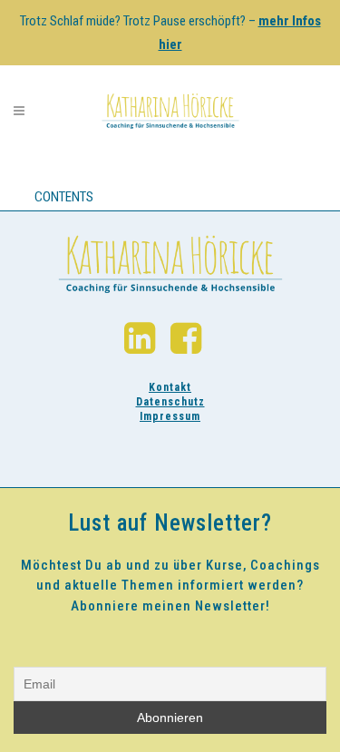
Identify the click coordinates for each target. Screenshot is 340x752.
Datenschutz (170, 402)
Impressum (170, 416)
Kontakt (170, 387)
